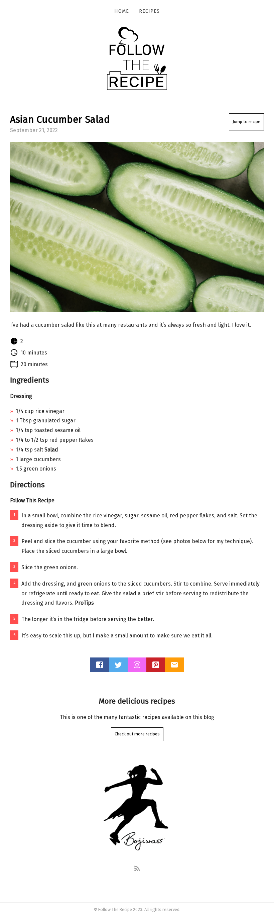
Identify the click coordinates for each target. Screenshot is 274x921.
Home (121, 11)
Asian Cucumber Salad (60, 119)
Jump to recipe (246, 121)
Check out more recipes (137, 733)
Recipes (149, 11)
